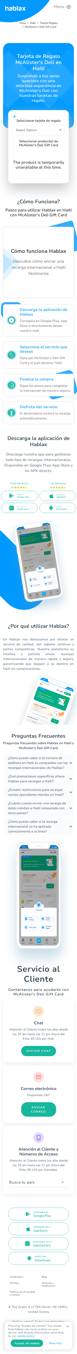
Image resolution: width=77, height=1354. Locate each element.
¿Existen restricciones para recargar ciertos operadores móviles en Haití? (36, 792)
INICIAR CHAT (38, 1051)
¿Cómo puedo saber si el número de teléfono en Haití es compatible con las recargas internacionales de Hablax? (38, 763)
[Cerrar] (67, 1326)
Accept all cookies (27, 1343)
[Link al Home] (15, 7)
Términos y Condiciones (48, 1284)
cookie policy (25, 1336)
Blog (44, 1277)
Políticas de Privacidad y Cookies (22, 1293)
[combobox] (38, 1182)
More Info (55, 1343)
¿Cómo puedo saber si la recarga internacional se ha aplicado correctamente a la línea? (32, 826)
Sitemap (14, 1283)
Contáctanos (16, 1277)
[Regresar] (14, 116)
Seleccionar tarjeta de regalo (38, 120)
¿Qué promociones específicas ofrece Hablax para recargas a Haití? (36, 779)
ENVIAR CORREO (38, 1109)
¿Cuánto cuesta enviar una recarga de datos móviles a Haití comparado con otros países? (37, 808)
